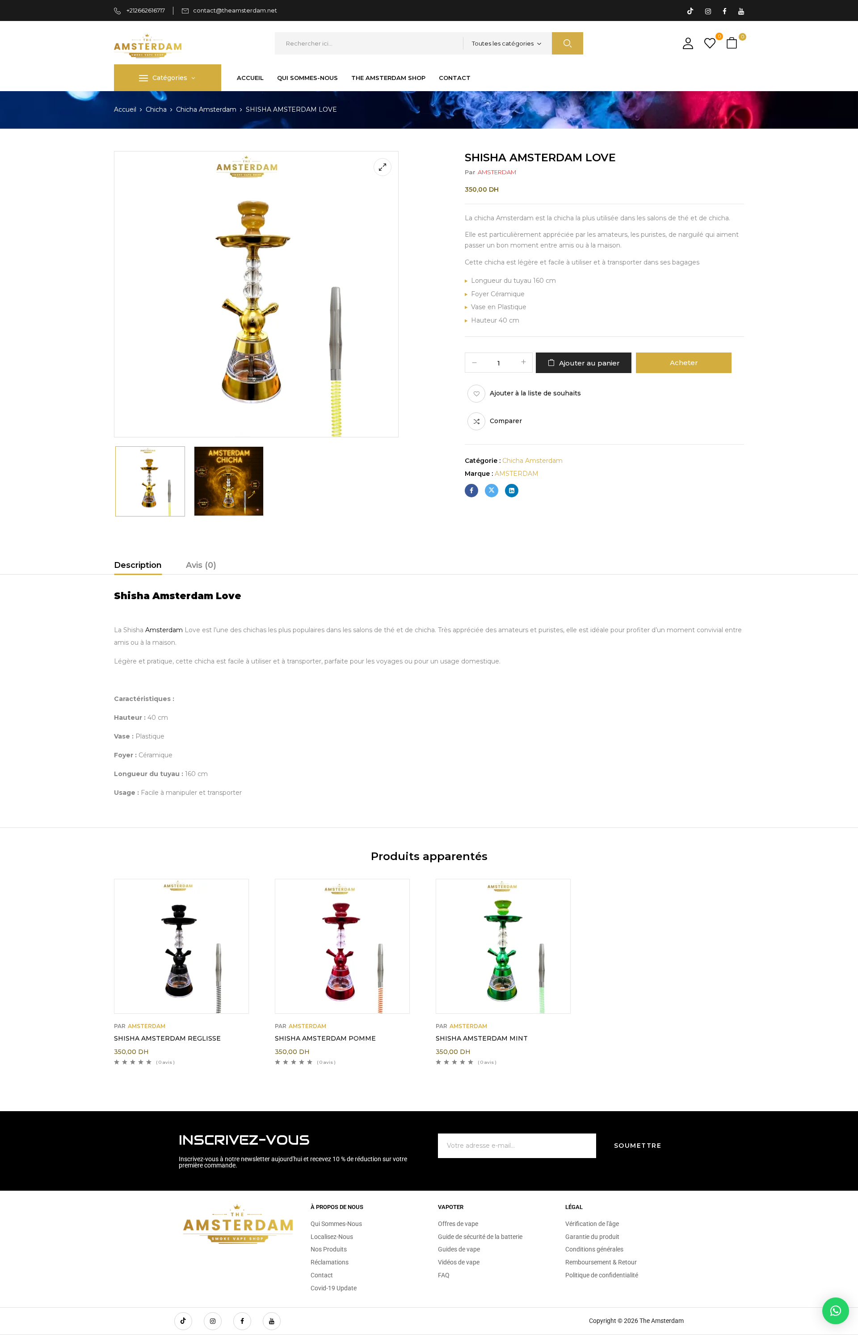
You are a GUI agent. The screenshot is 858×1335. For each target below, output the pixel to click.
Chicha (156, 109)
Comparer (506, 421)
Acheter (684, 362)
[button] (733, 43)
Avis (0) (201, 565)
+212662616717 (145, 10)
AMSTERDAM (497, 172)
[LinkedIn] (511, 490)
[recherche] (567, 43)
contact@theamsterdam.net (235, 10)
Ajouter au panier (589, 363)
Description (138, 565)
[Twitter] (491, 490)
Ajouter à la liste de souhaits (535, 393)
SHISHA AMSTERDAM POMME (325, 1038)
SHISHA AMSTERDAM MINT (482, 1038)
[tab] (138, 566)
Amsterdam (164, 630)
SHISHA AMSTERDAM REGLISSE (167, 1038)
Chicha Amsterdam (206, 109)
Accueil (125, 109)
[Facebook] (471, 490)
